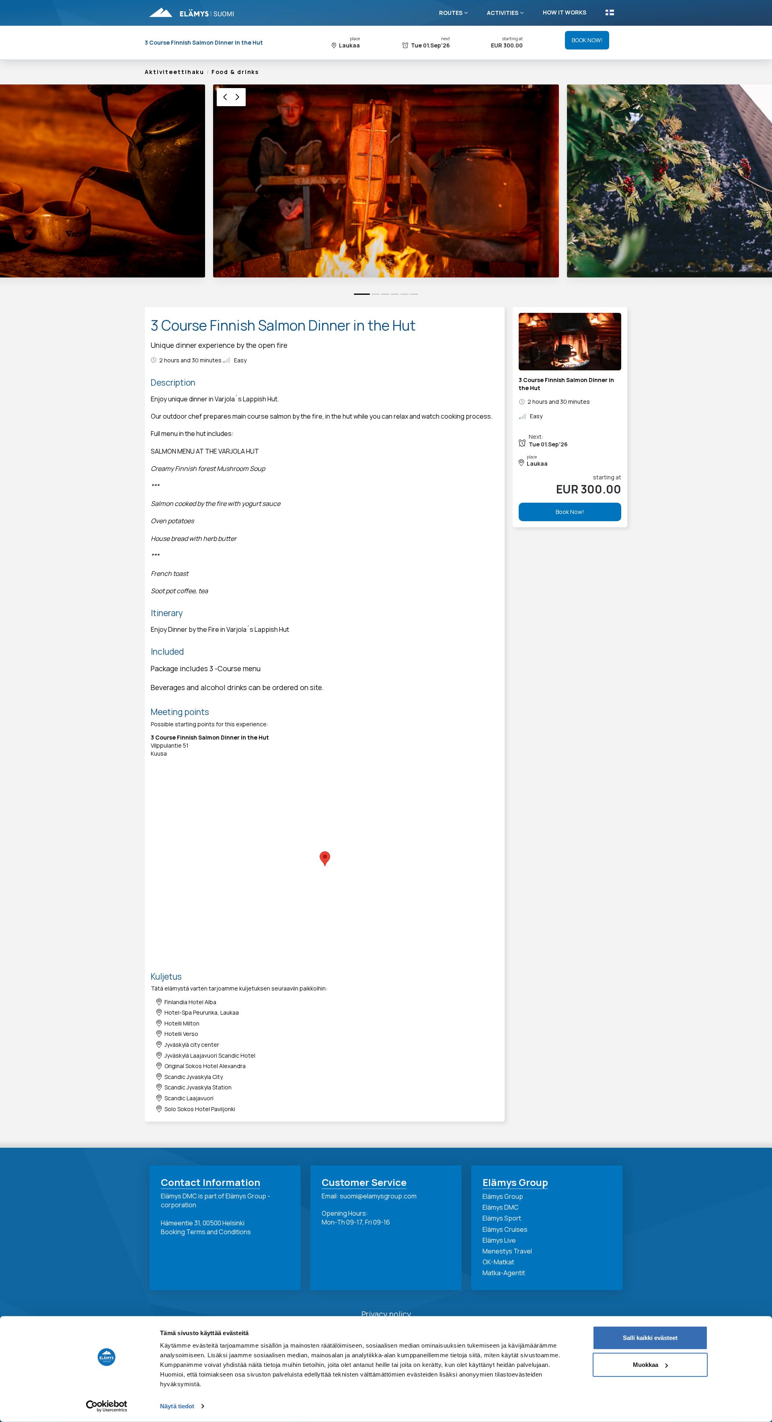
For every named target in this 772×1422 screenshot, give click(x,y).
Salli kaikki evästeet (650, 1337)
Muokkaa (645, 1364)
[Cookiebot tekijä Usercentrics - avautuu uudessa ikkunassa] (107, 1406)
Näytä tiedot (177, 1406)
